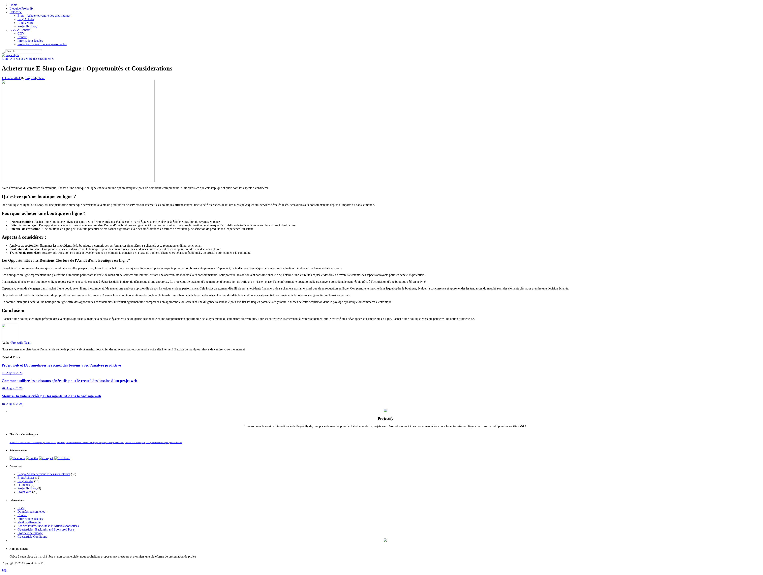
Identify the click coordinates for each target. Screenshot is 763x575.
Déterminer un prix (52, 442)
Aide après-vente (66, 442)
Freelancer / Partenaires (82, 442)
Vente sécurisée (176, 442)
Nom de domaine (132, 442)
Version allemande (29, 522)
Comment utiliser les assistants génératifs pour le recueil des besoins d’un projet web (69, 381)
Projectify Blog (27, 26)
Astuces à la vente (17, 442)
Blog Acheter (25, 19)
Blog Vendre (25, 22)
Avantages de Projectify (115, 442)
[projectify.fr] (10, 55)
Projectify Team (35, 78)
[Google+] (46, 458)
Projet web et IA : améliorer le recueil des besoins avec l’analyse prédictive (61, 365)
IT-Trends (23, 484)
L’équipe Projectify (22, 8)
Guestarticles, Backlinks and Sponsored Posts (46, 529)
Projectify (41, 442)
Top (4, 570)
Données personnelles (31, 511)
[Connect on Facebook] (17, 458)
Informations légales (30, 40)
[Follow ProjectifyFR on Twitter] (32, 458)
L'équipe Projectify (98, 442)
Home (13, 5)
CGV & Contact (20, 30)
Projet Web (24, 492)
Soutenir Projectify (162, 442)
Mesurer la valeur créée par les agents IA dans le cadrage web (51, 396)
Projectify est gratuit (147, 442)
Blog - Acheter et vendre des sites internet (28, 58)
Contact (22, 37)
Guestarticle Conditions (32, 536)
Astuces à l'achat (30, 442)
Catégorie (16, 12)
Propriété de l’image (30, 533)
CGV (20, 33)
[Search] (3, 52)
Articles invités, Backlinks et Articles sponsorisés (48, 526)
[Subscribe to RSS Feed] (62, 458)
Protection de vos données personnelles (42, 44)
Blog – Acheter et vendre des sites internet (43, 15)
